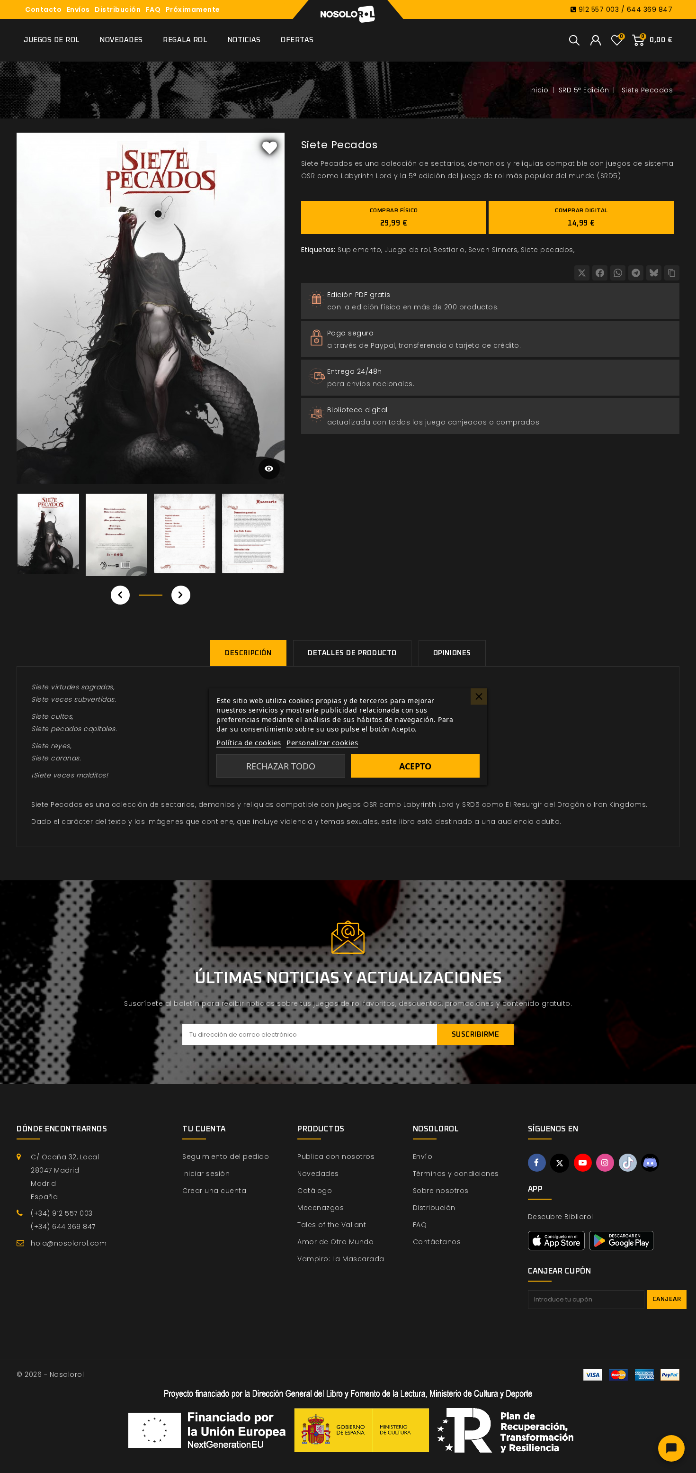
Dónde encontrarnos (62, 1129)
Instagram (605, 1163)
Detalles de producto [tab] (352, 653)
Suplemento (359, 249)
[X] (581, 272)
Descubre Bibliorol (560, 1216)
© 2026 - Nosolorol (50, 1374)
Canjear (666, 1299)
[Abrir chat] (671, 1448)
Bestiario (449, 249)
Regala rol (185, 40)
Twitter (559, 1163)
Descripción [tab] (248, 653)
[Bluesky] (653, 272)
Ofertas (297, 40)
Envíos (78, 9)
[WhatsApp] (617, 272)
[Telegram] (635, 272)
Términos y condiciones (456, 1173)
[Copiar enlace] (671, 272)
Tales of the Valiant (331, 1224)
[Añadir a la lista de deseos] (270, 147)
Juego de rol (407, 249)
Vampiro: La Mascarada (340, 1259)
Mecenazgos (320, 1207)
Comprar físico (394, 217)
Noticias (244, 40)
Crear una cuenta (214, 1190)
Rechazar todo (280, 765)
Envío (423, 1156)
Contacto (43, 9)
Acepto (415, 765)
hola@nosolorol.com (69, 1243)
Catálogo (314, 1190)
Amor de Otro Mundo (335, 1242)
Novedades (121, 40)
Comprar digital (581, 217)
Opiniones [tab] (452, 653)
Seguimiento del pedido (225, 1156)
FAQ (153, 9)
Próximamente (193, 9)
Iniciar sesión (206, 1173)
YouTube (583, 1163)
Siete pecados (547, 249)
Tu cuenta (204, 1129)
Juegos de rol (52, 40)
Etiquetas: (318, 249)
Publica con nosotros (336, 1156)
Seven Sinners (493, 249)
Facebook (537, 1163)
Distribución (118, 9)
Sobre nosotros (441, 1190)
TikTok (628, 1163)
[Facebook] (599, 272)
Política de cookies (248, 742)
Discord (650, 1163)
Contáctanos (437, 1242)
